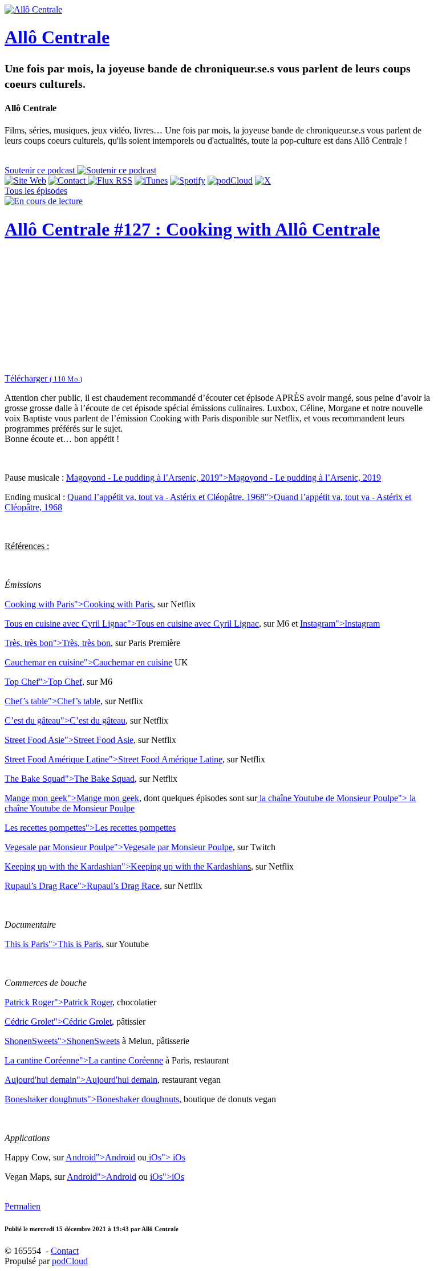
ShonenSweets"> (62, 1041)
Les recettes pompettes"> (90, 828)
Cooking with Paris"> (79, 604)
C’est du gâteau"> (65, 720)
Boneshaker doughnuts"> (92, 1099)
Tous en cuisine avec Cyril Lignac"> (132, 623)
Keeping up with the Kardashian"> (126, 866)
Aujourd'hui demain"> (81, 1080)
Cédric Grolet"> (58, 1021)
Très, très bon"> (58, 643)
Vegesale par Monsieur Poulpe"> (119, 847)
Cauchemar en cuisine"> (88, 662)
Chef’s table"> (52, 701)
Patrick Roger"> (58, 1002)
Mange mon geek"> (72, 798)
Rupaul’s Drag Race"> (82, 886)
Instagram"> (340, 623)
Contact (65, 1251)
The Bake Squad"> (70, 778)
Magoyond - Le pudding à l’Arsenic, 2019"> (223, 477)
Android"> (100, 1157)
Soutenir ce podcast (41, 170)
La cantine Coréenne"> (84, 1060)
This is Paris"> (53, 944)
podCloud (70, 1261)
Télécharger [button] (43, 378)
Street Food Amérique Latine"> (113, 759)
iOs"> (166, 1157)
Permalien (22, 1206)
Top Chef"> (43, 682)
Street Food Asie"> (69, 740)
